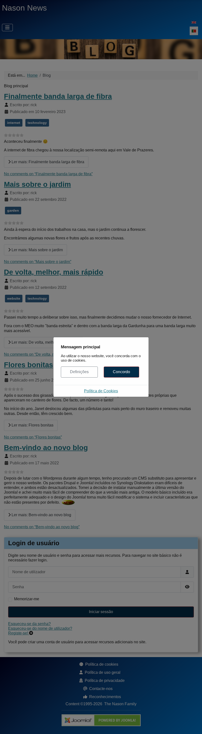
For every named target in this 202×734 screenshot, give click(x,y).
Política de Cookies (101, 391)
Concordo (121, 372)
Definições (79, 372)
